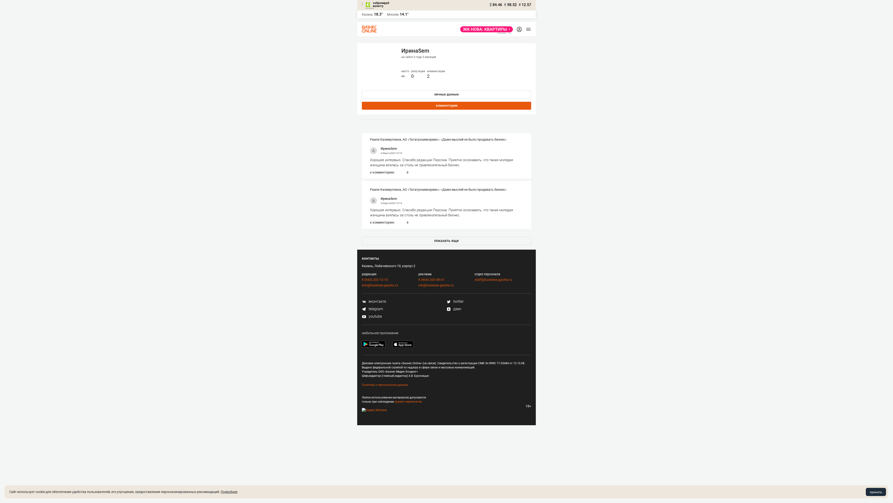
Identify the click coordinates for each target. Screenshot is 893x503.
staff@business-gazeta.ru (493, 280)
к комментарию (382, 172)
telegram (375, 309)
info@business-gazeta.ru (380, 285)
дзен (456, 309)
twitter (457, 301)
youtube (375, 316)
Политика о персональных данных (385, 385)
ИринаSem (389, 148)
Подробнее (229, 492)
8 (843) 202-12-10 (375, 280)
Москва (393, 14)
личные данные (446, 94)
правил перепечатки (408, 401)
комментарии (446, 105)
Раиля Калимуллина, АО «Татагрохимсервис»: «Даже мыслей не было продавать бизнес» (438, 139)
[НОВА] (485, 29)
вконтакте (377, 301)
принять (876, 492)
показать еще (446, 240)
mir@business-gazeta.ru (436, 285)
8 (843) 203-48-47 (431, 280)
